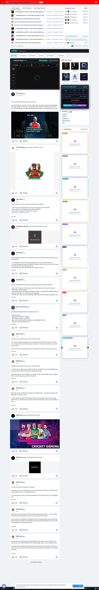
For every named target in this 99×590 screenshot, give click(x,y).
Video (41, 55)
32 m (17, 254)
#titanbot (64, 114)
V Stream (18, 93)
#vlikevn (64, 116)
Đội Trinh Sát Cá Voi (21, 307)
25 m (17, 228)
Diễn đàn (21, 45)
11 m (17, 149)
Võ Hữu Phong (73, 14)
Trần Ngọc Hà (73, 17)
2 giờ (17, 336)
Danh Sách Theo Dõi (53, 60)
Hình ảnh (33, 55)
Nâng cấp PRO (75, 105)
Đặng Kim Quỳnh (74, 22)
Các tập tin (61, 55)
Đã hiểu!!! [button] (76, 586)
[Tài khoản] (96, 2)
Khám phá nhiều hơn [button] (21, 587)
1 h (16, 281)
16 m (17, 201)
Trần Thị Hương (73, 11)
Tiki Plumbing (20, 147)
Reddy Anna (19, 415)
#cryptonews (23, 212)
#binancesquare (15, 212)
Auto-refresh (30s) (77, 45)
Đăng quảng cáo (84, 129)
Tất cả (14, 55)
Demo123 (72, 42)
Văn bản (23, 55)
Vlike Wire (19, 199)
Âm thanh (51, 55)
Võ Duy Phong (73, 20)
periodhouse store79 (22, 226)
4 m (17, 95)
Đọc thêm (13, 111)
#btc (28, 212)
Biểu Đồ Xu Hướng (43, 60)
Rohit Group (19, 334)
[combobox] (24, 2)
